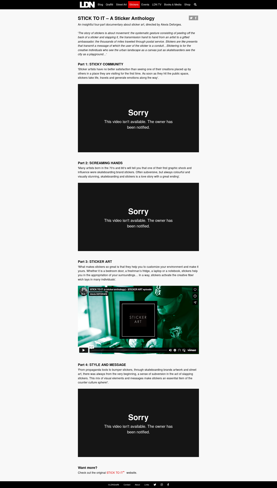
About (137, 484)
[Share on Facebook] (195, 19)
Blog (100, 4)
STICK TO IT (115, 472)
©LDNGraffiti (113, 484)
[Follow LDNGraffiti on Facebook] (168, 484)
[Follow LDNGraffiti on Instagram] (161, 484)
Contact (127, 484)
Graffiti (109, 4)
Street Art (121, 4)
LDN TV (156, 4)
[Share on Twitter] (191, 19)
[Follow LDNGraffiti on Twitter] (154, 484)
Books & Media (172, 4)
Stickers (133, 4)
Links (146, 484)
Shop (187, 4)
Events (145, 4)
